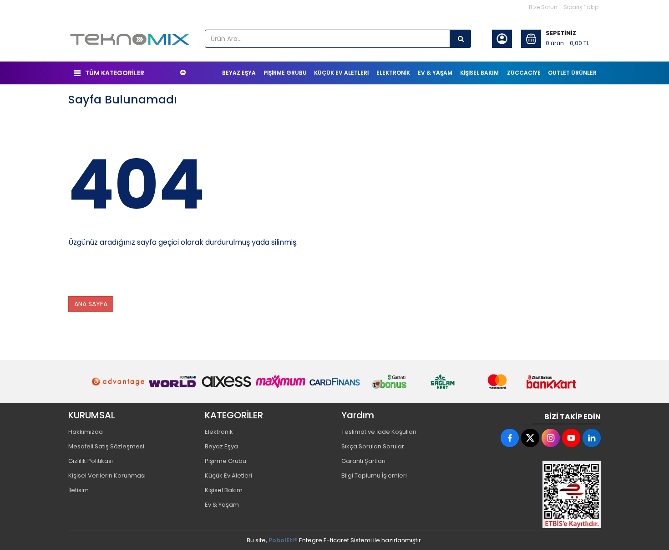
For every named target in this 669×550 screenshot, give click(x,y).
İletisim (78, 490)
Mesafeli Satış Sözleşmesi (106, 446)
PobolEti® (283, 540)
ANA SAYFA (90, 303)
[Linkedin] (592, 438)
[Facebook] (510, 438)
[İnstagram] (551, 438)
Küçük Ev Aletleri (228, 475)
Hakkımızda (85, 431)
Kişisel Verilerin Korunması (107, 475)
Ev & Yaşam (222, 504)
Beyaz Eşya (221, 446)
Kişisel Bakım (224, 490)
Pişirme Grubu (225, 461)
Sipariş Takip (580, 7)
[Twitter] (530, 438)
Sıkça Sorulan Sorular (372, 446)
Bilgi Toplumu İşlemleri (374, 475)
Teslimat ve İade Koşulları (378, 431)
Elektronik (219, 431)
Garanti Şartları (363, 461)
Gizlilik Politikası (90, 461)
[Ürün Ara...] (460, 39)
